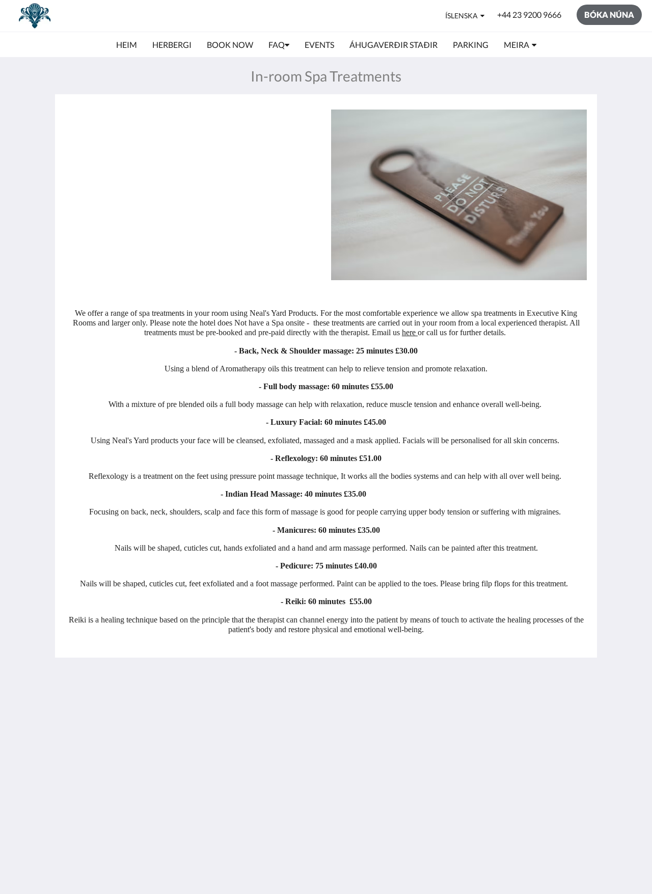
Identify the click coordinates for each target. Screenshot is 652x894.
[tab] (281, 685)
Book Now (260, 702)
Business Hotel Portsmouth (268, 767)
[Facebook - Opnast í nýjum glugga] (548, 708)
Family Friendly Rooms (269, 750)
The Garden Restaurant (263, 715)
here (410, 332)
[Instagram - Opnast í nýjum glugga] (576, 708)
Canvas (542, 798)
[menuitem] (126, 45)
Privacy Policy (266, 728)
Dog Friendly (265, 737)
